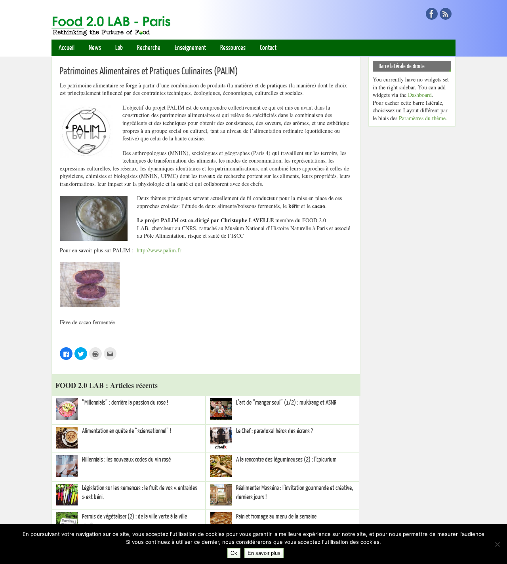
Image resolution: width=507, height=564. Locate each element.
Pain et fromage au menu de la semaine (276, 516)
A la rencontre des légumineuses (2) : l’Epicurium (286, 459)
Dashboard (420, 94)
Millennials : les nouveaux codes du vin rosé (126, 459)
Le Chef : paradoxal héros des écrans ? (274, 431)
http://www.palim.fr (159, 250)
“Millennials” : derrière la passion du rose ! (125, 402)
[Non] (497, 544)
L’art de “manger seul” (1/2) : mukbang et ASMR (286, 402)
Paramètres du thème (422, 118)
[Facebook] (432, 14)
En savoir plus (264, 553)
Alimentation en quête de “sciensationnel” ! (126, 431)
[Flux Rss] (446, 14)
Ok (234, 553)
